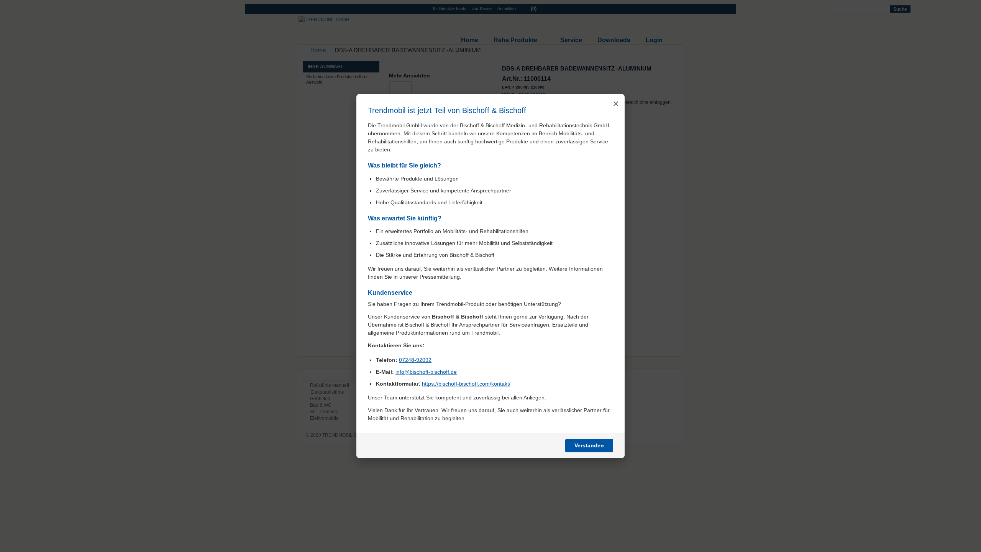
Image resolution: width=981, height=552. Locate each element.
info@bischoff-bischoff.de (426, 372)
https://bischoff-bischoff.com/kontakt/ (466, 384)
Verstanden (589, 445)
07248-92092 (415, 360)
